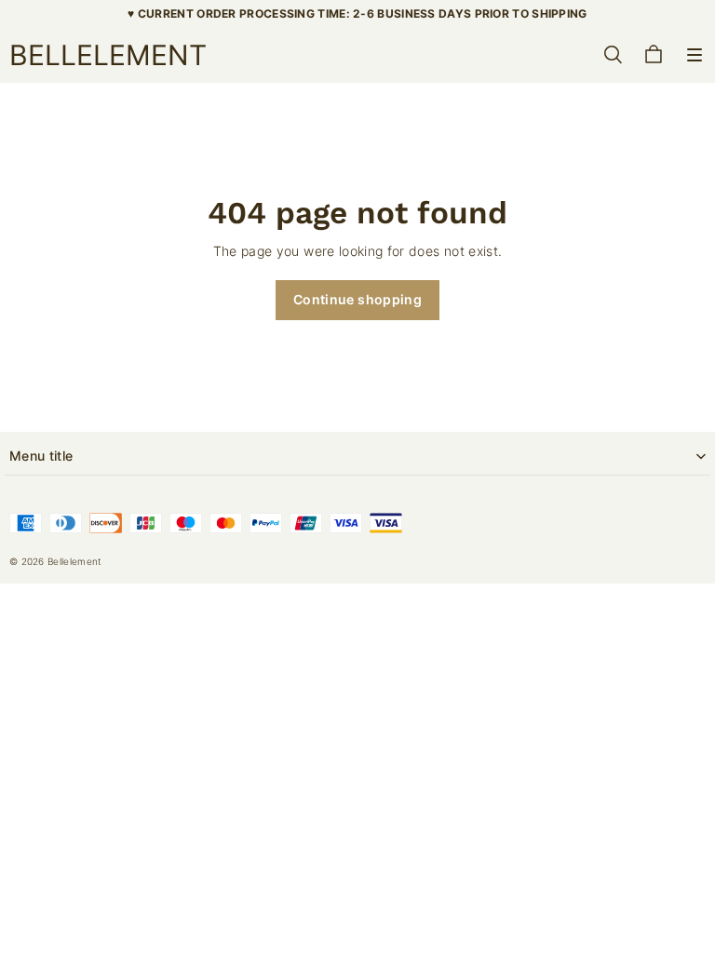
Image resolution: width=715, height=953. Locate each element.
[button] (694, 55)
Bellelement (74, 561)
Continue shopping (357, 299)
